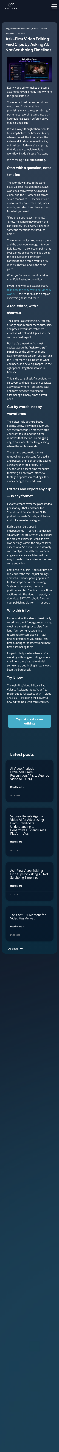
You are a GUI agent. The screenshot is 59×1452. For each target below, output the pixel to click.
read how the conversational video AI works (29, 292)
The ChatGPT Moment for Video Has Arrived (28, 916)
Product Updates (39, 28)
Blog (7, 28)
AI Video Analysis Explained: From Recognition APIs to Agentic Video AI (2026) (29, 773)
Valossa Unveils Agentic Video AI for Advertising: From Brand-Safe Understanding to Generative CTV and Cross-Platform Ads (29, 825)
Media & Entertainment (20, 28)
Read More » (17, 787)
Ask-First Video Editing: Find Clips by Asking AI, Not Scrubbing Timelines (29, 874)
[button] (54, 6)
